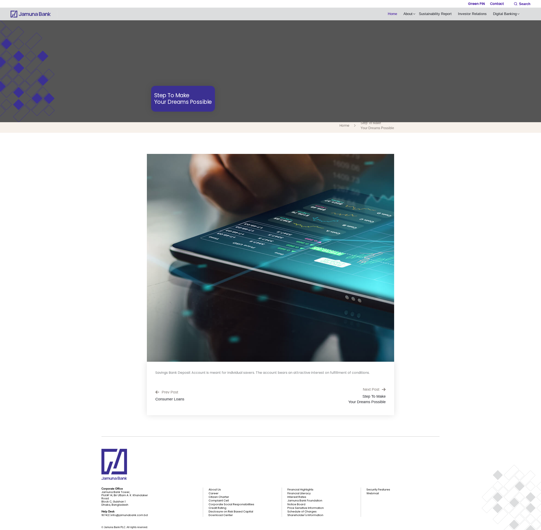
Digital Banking (505, 14)
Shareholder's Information (305, 515)
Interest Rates (296, 497)
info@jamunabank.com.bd (129, 515)
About (408, 14)
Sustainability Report (435, 14)
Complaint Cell (219, 500)
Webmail (372, 493)
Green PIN (476, 3)
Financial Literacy (299, 493)
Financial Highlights (300, 489)
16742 (105, 515)
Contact (497, 3)
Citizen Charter (219, 497)
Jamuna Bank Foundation (304, 500)
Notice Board (296, 504)
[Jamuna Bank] (31, 14)
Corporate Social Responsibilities (231, 504)
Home (392, 14)
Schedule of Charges (302, 511)
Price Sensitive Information (305, 508)
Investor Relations (472, 14)
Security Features (378, 489)
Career (214, 493)
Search (524, 4)
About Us (215, 489)
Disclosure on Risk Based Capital (231, 511)
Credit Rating (217, 508)
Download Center (221, 515)
